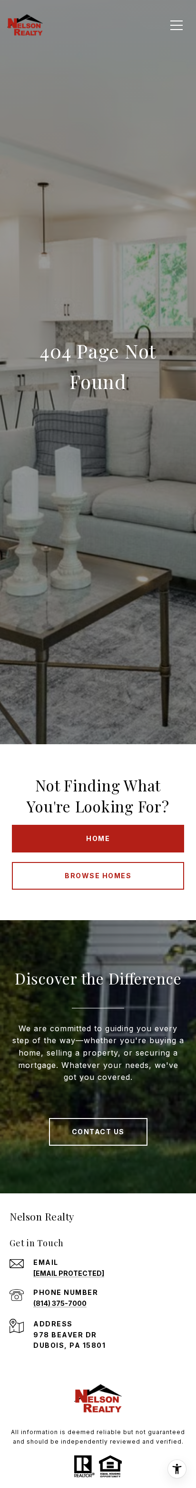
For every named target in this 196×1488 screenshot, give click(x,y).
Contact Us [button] (98, 1132)
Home (98, 838)
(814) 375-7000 (60, 1303)
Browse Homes (98, 876)
